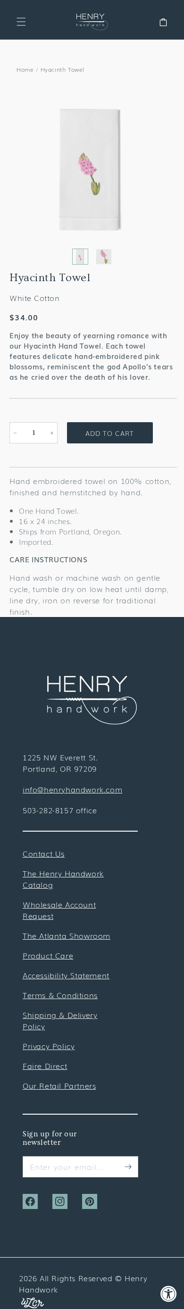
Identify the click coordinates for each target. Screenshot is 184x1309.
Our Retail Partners (59, 1085)
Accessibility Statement (66, 975)
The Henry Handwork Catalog (63, 878)
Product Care (48, 955)
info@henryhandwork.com (72, 789)
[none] (80, 257)
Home (25, 69)
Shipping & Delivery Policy (60, 1020)
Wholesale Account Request (59, 910)
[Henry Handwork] (92, 721)
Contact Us (44, 853)
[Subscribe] (127, 1166)
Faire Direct (45, 1065)
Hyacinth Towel (62, 69)
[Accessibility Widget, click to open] (168, 1293)
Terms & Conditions (60, 995)
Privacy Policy (49, 1045)
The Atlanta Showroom (66, 935)
